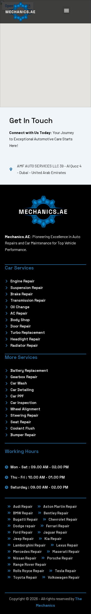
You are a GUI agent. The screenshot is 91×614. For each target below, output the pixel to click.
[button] (66, 10)
